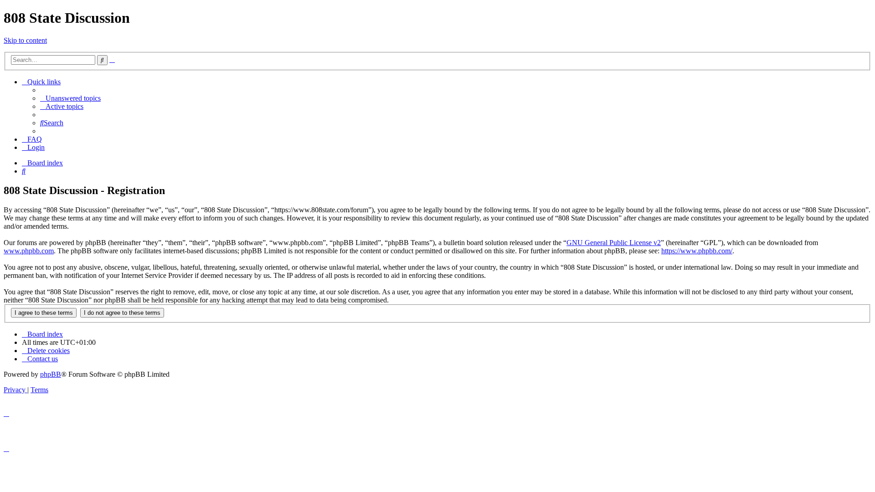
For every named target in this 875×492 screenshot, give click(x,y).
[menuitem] (70, 98)
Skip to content (25, 40)
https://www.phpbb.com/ (696, 251)
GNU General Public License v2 (613, 242)
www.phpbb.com (29, 251)
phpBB (50, 374)
